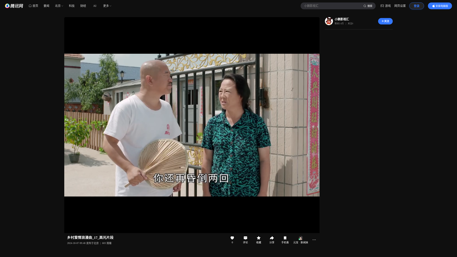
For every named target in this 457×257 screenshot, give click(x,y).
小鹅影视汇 (342, 19)
